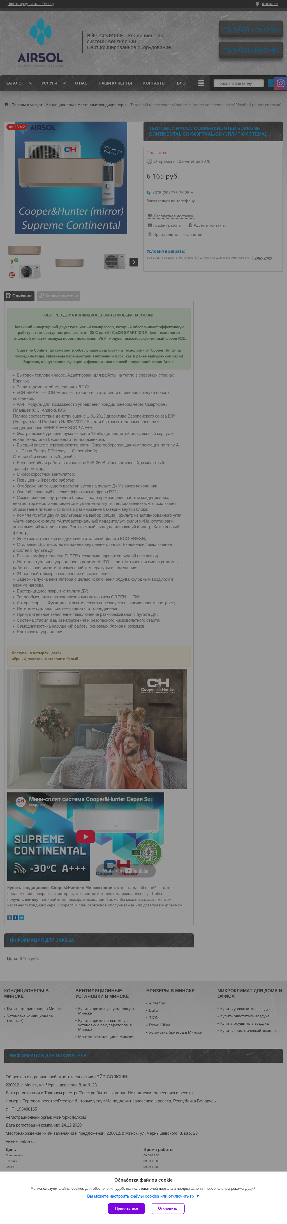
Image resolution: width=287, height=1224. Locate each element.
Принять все (126, 1208)
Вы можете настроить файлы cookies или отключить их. (141, 1196)
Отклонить (167, 1208)
